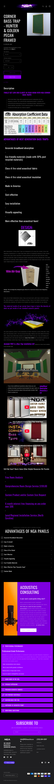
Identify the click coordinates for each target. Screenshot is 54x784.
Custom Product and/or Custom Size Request (25, 495)
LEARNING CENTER (41, 749)
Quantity (5, 64)
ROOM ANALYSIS (40, 745)
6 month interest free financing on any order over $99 (25, 505)
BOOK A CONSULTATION (28, 630)
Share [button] (6, 82)
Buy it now (12, 77)
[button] (4, 6)
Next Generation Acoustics (12, 780)
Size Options (6, 51)
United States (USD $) (10, 775)
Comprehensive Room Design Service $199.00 (26, 486)
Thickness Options (7, 58)
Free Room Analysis (14, 477)
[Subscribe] (38, 732)
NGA (38, 752)
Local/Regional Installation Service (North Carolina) (24, 516)
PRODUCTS (39, 742)
